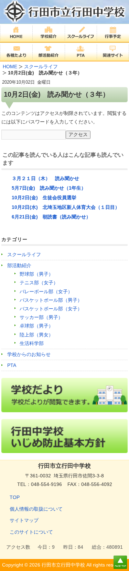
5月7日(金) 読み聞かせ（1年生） (49, 188)
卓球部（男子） (36, 326)
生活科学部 (32, 343)
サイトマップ (24, 520)
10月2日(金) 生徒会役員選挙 (44, 197)
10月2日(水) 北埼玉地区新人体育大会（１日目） (66, 207)
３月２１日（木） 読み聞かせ (45, 178)
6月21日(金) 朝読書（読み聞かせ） (51, 216)
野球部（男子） (36, 274)
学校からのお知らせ (29, 354)
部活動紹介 (19, 265)
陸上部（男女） (36, 334)
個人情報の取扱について (36, 509)
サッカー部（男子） (41, 317)
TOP (15, 497)
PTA (11, 365)
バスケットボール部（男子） (51, 300)
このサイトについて (31, 532)
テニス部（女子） (39, 282)
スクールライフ (24, 254)
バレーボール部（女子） (46, 291)
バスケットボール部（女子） (51, 308)
